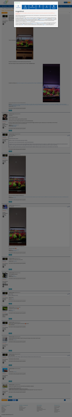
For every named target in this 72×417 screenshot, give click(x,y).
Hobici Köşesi (35, 23)
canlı (42, 18)
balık (35, 18)
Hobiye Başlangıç (41, 22)
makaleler (28, 18)
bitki (37, 18)
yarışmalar (31, 18)
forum (24, 18)
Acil (23, 24)
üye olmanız (28, 21)
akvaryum (45, 18)
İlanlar (45, 24)
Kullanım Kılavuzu (42, 19)
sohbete (53, 18)
